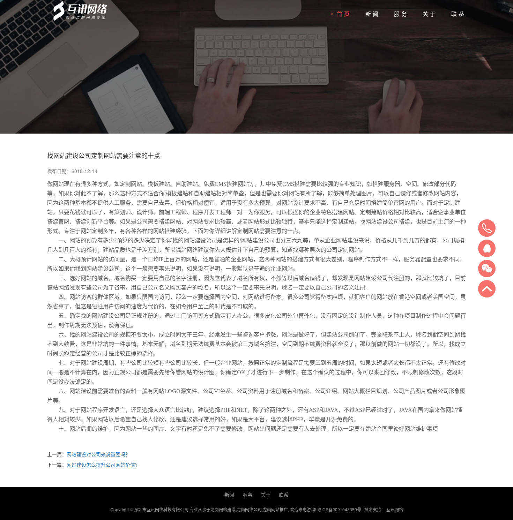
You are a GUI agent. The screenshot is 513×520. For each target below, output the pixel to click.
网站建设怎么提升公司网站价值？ (103, 464)
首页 (344, 14)
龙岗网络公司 (249, 509)
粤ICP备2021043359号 (339, 509)
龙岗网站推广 (275, 509)
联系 (458, 14)
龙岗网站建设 (223, 509)
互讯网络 (394, 509)
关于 (430, 14)
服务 (401, 14)
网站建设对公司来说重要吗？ (98, 454)
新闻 (372, 14)
